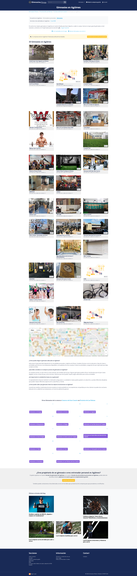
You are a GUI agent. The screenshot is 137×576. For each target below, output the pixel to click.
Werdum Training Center (35, 127)
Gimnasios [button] (81, 2)
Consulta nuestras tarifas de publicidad (97, 36)
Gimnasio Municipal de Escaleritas (92, 235)
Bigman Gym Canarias (35, 148)
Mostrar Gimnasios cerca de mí (77, 31)
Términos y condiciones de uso (63, 556)
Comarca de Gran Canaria (60, 11)
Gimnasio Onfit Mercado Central (92, 171)
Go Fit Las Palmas (34, 84)
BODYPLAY (32, 191)
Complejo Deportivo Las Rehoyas (65, 104)
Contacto (85, 556)
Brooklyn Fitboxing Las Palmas (91, 61)
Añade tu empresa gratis (94, 2)
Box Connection (61, 322)
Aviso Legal (58, 558)
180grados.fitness (88, 322)
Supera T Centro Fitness (35, 299)
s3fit (85, 279)
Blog (30, 562)
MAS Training (87, 256)
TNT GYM (59, 214)
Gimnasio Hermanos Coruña (64, 279)
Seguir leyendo (65, 28)
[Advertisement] (68, 55)
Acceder (105, 2)
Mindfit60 (31, 279)
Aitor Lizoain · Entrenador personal (38, 235)
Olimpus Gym (87, 299)
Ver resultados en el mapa (60, 31)
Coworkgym (87, 127)
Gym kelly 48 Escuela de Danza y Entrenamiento (65, 256)
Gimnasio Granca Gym (35, 322)
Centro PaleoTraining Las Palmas (65, 171)
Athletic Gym (32, 214)
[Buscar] (65, 2)
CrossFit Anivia (88, 84)
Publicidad (31, 560)
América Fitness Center (35, 171)
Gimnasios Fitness (33, 11)
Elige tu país (33, 574)
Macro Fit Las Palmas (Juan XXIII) (65, 127)
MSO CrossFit (87, 214)
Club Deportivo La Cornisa (63, 235)
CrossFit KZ (87, 148)
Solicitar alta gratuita (68, 480)
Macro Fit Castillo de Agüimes (91, 104)
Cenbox (58, 191)
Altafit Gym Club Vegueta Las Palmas (38, 61)
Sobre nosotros (32, 556)
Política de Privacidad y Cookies (63, 559)
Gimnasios (60, 18)
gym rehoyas (60, 84)
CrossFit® (53, 21)
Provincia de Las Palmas (46, 11)
